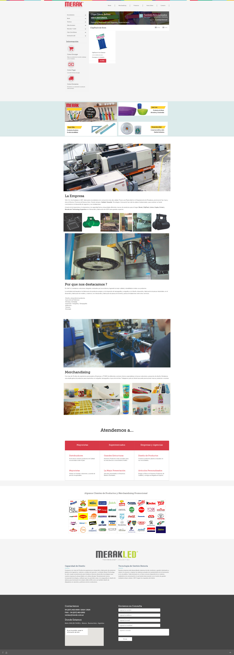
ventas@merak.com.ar (74, 615)
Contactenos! (82, 469)
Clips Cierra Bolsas (72, 32)
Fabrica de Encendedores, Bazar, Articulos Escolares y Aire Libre (76, 4)
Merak (109, 5)
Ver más (102, 60)
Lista (165, 27)
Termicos (69, 22)
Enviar (125, 639)
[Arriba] (229, 653)
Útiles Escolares (71, 25)
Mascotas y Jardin (71, 28)
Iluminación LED (71, 35)
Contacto (163, 5)
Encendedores (70, 15)
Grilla (158, 27)
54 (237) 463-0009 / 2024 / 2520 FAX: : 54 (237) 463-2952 (77, 611)
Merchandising (122, 5)
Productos (136, 5)
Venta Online (149, 5)
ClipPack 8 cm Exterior (98, 52)
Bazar (68, 18)
